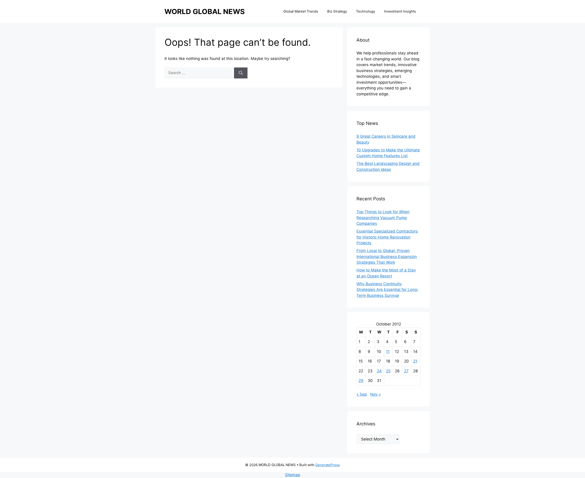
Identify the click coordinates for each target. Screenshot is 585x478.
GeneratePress (327, 465)
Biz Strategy (337, 11)
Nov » (375, 394)
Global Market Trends (300, 11)
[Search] (240, 72)
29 (361, 380)
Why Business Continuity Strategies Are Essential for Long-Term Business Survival (387, 290)
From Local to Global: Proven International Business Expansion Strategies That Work (386, 256)
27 (406, 371)
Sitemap (292, 475)
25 (388, 371)
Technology (365, 11)
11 (388, 351)
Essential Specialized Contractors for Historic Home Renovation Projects (387, 237)
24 (379, 371)
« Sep (361, 394)
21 (415, 361)
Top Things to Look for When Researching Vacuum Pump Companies (383, 217)
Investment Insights (400, 11)
